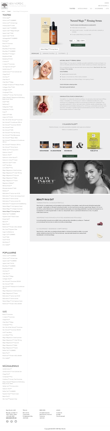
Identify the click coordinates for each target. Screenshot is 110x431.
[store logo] (4, 6)
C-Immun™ (6, 61)
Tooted (9, 11)
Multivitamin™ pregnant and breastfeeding (14, 204)
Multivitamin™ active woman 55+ (12, 201)
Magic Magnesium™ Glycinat (11, 175)
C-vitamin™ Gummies (9, 64)
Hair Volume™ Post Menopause (11, 135)
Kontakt (58, 414)
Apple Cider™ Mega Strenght (11, 31)
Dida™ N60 (6, 102)
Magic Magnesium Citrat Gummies (12, 170)
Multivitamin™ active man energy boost (13, 196)
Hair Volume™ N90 (8, 130)
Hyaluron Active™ (8, 152)
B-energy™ (6, 41)
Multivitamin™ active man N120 (11, 193)
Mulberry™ (6, 191)
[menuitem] (72, 8)
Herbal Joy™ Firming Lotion (10, 150)
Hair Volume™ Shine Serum (10, 147)
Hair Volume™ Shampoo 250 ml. (12, 144)
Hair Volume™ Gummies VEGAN (12, 125)
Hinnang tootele (48, 53)
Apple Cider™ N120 (8, 36)
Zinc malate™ (6, 245)
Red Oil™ (5, 222)
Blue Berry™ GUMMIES (9, 51)
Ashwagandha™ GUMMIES (10, 38)
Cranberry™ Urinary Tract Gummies (12, 95)
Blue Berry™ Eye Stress (9, 49)
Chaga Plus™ (6, 74)
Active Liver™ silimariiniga (10, 23)
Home (3, 11)
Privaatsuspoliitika (27, 416)
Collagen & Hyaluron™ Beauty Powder (13, 84)
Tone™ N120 (6, 240)
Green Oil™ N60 (7, 114)
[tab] (35, 53)
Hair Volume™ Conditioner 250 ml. (12, 122)
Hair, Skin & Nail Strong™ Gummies (12, 120)
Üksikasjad (35, 53)
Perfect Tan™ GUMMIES (9, 214)
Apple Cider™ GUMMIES (10, 28)
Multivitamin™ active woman (10, 198)
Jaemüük (42, 418)
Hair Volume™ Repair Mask (10, 138)
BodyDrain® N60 (7, 56)
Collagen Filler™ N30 (9, 87)
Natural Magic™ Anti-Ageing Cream (12, 206)
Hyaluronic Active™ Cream (10, 160)
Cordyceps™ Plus (7, 92)
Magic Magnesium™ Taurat (10, 180)
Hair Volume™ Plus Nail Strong (11, 132)
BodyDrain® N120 (8, 59)
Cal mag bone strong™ (9, 66)
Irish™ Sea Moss (7, 165)
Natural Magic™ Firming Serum (11, 211)
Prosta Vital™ (6, 219)
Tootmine (42, 416)
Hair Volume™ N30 (8, 127)
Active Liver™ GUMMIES (9, 20)
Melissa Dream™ (7, 186)
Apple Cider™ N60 (8, 33)
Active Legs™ (6, 18)
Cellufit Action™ (7, 69)
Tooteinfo (61, 53)
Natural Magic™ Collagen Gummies (12, 209)
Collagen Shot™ (7, 90)
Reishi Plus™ (6, 224)
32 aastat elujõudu (45, 413)
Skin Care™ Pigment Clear (10, 229)
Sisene (107, 3)
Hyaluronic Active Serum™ (10, 157)
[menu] (55, 8)
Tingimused (26, 414)
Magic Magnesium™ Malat (10, 178)
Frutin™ (5, 112)
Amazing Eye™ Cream (9, 25)
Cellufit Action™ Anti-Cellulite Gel (12, 72)
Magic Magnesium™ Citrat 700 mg (12, 173)
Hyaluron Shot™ (7, 155)
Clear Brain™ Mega (8, 82)
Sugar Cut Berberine (8, 232)
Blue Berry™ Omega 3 (9, 54)
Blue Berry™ (6, 46)
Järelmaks (25, 418)
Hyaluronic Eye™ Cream (9, 162)
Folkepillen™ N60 (8, 107)
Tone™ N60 (6, 237)
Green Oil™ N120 (8, 117)
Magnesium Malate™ (8, 183)
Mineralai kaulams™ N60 (9, 188)
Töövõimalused (60, 416)
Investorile (59, 413)
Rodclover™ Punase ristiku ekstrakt (12, 227)
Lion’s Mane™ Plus (8, 168)
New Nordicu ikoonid (46, 414)
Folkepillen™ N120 (8, 109)
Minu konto (26, 413)
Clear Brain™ (6, 79)
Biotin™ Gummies (8, 43)
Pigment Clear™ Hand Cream (11, 216)
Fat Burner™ (6, 104)
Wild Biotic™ (6, 242)
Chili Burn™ (6, 77)
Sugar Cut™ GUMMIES (9, 234)
